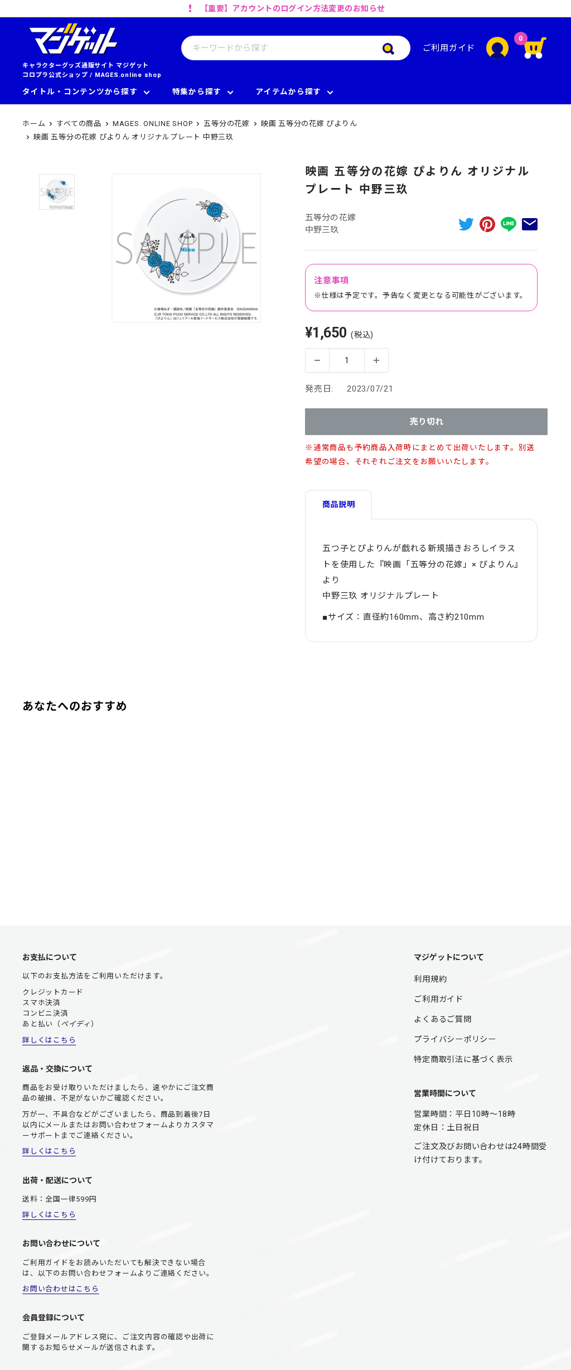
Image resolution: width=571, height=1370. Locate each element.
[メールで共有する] (530, 224)
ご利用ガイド (449, 48)
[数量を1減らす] (317, 360)
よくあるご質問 (442, 1019)
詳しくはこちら (49, 1040)
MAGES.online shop (128, 75)
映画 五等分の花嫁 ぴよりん (309, 123)
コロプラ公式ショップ (55, 75)
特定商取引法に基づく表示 (463, 1059)
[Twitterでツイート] (466, 224)
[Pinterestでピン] (487, 224)
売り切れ (426, 422)
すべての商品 (78, 123)
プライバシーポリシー (455, 1039)
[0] (535, 48)
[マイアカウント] (497, 48)
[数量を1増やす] (376, 360)
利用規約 (430, 979)
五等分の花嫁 (227, 123)
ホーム (33, 123)
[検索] (396, 48)
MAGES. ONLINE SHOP (153, 123)
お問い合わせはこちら (60, 1289)
